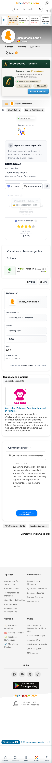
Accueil (5, 761)
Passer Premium (38, 91)
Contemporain (15, 331)
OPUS (36, 761)
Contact (36, 47)
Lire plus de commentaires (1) (26, 513)
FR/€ (48, 11)
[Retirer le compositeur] (47, 742)
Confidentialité (10, 604)
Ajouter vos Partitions (37, 588)
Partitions (21, 47)
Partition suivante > (38, 526)
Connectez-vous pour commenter (27, 456)
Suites (11, 339)
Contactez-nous (11, 588)
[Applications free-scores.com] (4, 20)
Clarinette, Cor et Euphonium (21, 318)
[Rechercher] (40, 9)
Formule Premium (35, 597)
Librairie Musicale (16, 633)
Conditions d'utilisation (14, 600)
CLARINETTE (14, 110)
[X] (30, 674)
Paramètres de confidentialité (10, 610)
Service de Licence (35, 593)
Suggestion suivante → (16, 381)
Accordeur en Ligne (36, 636)
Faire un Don (33, 601)
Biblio (26, 761)
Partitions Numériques (10, 638)
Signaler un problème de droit (35, 534)
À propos (9, 47)
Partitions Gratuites (10, 627)
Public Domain (13, 358)
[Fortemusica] (15, 703)
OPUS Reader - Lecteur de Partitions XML (36, 628)
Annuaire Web (33, 640)
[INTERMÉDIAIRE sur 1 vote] (26, 118)
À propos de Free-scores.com (12, 582)
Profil (47, 761)
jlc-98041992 (27, 365)
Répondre (19, 490)
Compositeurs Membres (33, 582)
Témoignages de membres (11, 594)
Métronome (32, 653)
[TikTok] (38, 674)
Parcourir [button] (15, 761)
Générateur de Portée (37, 644)
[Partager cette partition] (47, 186)
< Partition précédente (15, 526)
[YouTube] (22, 674)
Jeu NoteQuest (34, 649)
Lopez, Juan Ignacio (34, 110)
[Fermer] (46, 63)
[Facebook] (14, 674)
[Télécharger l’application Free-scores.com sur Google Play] (26, 685)
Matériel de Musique (11, 645)
